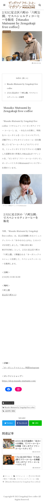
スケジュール (9, 403)
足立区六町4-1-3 (9, 294)
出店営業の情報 (10, 411)
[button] (39, 320)
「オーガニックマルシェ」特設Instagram (20, 367)
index (18, 78)
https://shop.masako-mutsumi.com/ (19, 380)
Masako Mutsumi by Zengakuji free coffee (19, 407)
